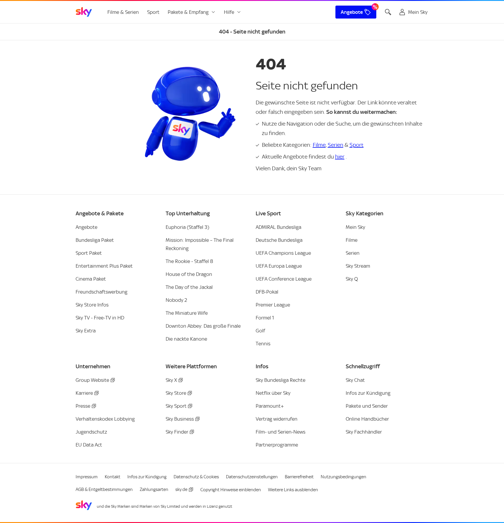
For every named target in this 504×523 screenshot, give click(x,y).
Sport (357, 144)
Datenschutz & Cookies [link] (196, 476)
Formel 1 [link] (265, 318)
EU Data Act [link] (89, 445)
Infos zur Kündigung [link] (368, 393)
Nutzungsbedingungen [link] (343, 476)
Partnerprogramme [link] (277, 445)
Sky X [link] (171, 380)
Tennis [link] (263, 344)
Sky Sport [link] (176, 406)
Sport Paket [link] (89, 253)
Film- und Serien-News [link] (280, 432)
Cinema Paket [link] (91, 279)
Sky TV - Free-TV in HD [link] (100, 318)
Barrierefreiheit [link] (299, 476)
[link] (83, 12)
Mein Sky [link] (355, 227)
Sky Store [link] (176, 393)
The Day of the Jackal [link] (189, 287)
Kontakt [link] (112, 476)
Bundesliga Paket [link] (95, 240)
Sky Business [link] (180, 419)
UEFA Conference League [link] (284, 279)
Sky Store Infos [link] (92, 305)
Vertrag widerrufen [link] (276, 419)
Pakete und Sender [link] (367, 406)
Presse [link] (83, 406)
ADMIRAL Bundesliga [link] (278, 227)
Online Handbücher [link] (367, 419)
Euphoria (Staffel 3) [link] (187, 227)
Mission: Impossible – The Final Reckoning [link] (200, 244)
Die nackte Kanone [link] (186, 339)
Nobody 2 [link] (176, 300)
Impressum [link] (87, 476)
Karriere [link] (84, 393)
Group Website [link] (92, 380)
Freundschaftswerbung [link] (101, 292)
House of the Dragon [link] (189, 274)
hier (340, 156)
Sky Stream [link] (358, 266)
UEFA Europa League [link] (279, 266)
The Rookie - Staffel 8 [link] (189, 261)
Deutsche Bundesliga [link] (279, 240)
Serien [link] (353, 253)
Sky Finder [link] (177, 432)
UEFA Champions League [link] (283, 253)
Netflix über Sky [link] (273, 393)
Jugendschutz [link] (91, 432)
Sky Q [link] (352, 279)
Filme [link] (351, 240)
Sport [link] (153, 12)
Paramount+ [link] (270, 406)
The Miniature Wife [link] (187, 313)
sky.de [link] (181, 489)
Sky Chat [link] (355, 380)
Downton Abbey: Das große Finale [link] (203, 326)
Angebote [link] (352, 12)
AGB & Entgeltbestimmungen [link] (104, 489)
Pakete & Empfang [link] (188, 12)
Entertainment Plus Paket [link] (104, 266)
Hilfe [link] (229, 12)
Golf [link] (260, 331)
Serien (335, 144)
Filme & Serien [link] (123, 12)
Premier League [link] (273, 305)
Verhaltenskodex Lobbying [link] (105, 419)
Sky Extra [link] (86, 331)
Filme (319, 144)
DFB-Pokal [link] (267, 292)
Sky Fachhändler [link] (364, 432)
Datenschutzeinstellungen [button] (252, 476)
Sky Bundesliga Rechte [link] (280, 380)
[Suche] (388, 12)
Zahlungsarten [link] (154, 489)
